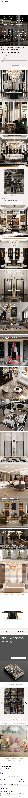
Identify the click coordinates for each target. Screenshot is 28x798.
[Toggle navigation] (26, 2)
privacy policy (16, 200)
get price (14, 628)
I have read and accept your (11, 200)
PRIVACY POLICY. (15, 65)
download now (19, 67)
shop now (21, 631)
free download (14, 203)
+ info (7, 631)
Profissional (6, 642)
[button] (25, 614)
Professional (5, 52)
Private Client (15, 52)
